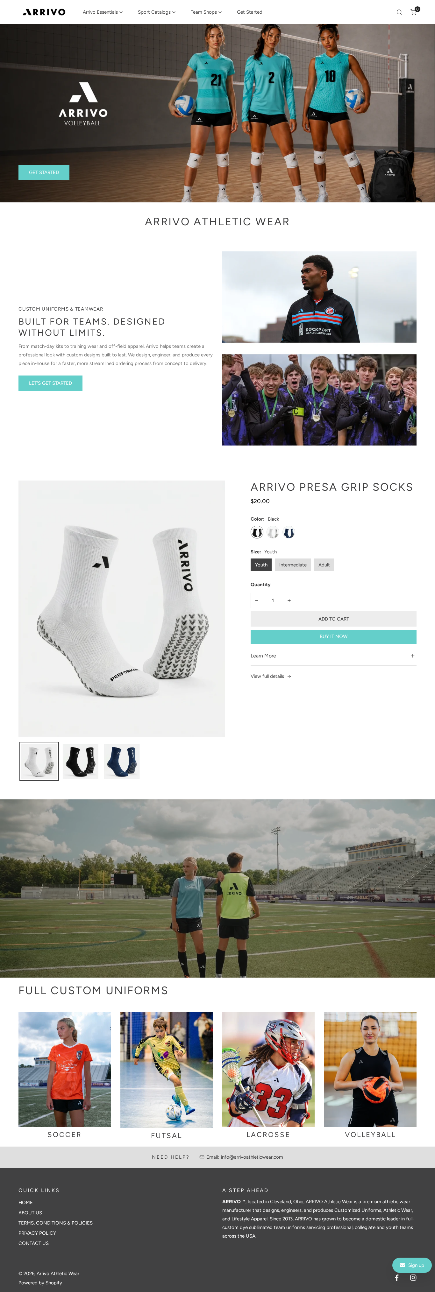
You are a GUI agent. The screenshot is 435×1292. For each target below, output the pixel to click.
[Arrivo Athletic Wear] (43, 12)
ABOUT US (30, 1213)
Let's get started (50, 383)
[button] (102, 12)
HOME (25, 1202)
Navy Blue (288, 531)
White (273, 531)
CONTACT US (33, 1243)
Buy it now (333, 636)
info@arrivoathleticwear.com (252, 1157)
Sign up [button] (416, 1265)
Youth (261, 564)
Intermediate (293, 564)
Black (257, 531)
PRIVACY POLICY (37, 1233)
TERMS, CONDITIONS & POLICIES (55, 1223)
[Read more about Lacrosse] (268, 1069)
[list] (121, 609)
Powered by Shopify (40, 1283)
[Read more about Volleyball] (370, 1069)
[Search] (399, 12)
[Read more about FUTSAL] (166, 1070)
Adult (324, 564)
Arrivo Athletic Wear (58, 1273)
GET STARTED (44, 172)
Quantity (261, 584)
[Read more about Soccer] (64, 1069)
